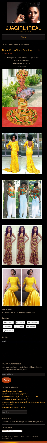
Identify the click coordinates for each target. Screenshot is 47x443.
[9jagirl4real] (23, 24)
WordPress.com (7, 438)
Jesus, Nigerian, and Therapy (12, 391)
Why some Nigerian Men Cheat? (13, 407)
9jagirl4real (23, 27)
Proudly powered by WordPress (13, 436)
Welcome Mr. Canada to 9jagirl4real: (15, 394)
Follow (6, 380)
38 (39, 50)
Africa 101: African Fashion (17, 50)
